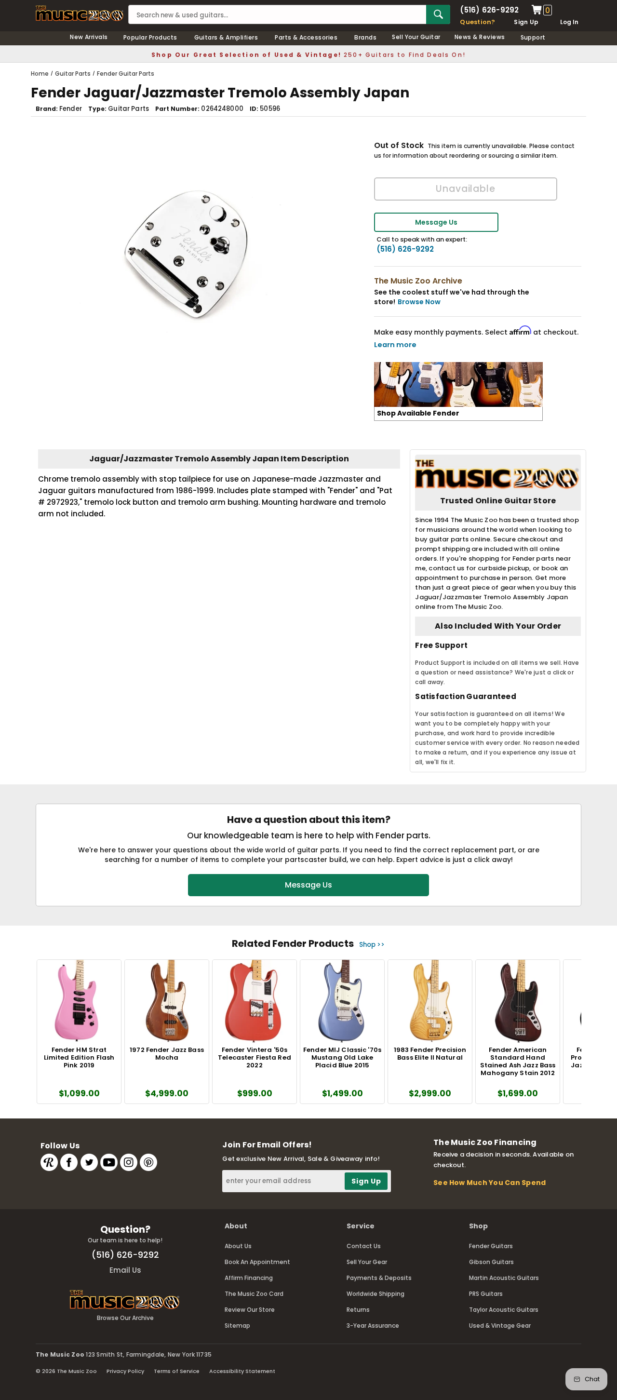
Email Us (125, 1270)
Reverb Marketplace (49, 1162)
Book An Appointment (257, 1262)
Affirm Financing (249, 1278)
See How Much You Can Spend (489, 1182)
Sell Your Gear (367, 1262)
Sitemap (237, 1325)
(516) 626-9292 (489, 10)
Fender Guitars (491, 1246)
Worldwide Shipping (375, 1294)
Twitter (89, 1162)
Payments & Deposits (379, 1278)
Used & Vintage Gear (500, 1325)
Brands (365, 37)
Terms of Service (177, 1371)
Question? (477, 22)
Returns (358, 1310)
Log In (569, 22)
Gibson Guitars (491, 1262)
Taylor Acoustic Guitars (503, 1310)
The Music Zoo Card (254, 1294)
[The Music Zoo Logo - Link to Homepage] (79, 13)
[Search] (438, 14)
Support (533, 37)
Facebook (69, 1162)
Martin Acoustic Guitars (504, 1278)
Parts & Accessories (306, 37)
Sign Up (526, 22)
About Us (238, 1246)
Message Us (436, 222)
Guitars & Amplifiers (226, 37)
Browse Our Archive (125, 1318)
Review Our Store (250, 1310)
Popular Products (150, 37)
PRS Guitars (486, 1294)
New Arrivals (89, 37)
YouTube (109, 1162)
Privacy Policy (125, 1371)
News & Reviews (480, 37)
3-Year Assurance (373, 1325)
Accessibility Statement (242, 1371)
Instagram (128, 1162)
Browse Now (419, 302)
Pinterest (148, 1162)
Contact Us (364, 1246)
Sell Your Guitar (416, 37)
